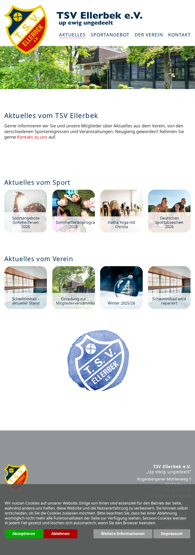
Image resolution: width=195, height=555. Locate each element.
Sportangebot (110, 35)
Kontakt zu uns (32, 137)
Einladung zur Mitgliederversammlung (73, 287)
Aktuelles (72, 35)
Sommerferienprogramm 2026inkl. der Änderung (97, 154)
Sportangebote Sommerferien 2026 (25, 211)
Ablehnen (60, 533)
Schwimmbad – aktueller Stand (25, 287)
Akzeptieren (23, 533)
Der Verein (149, 35)
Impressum (172, 533)
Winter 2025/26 (121, 287)
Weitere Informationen (123, 533)
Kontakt (179, 35)
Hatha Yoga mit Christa (121, 211)
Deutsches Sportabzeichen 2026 (169, 211)
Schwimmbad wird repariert (169, 287)
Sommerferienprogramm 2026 (73, 211)
